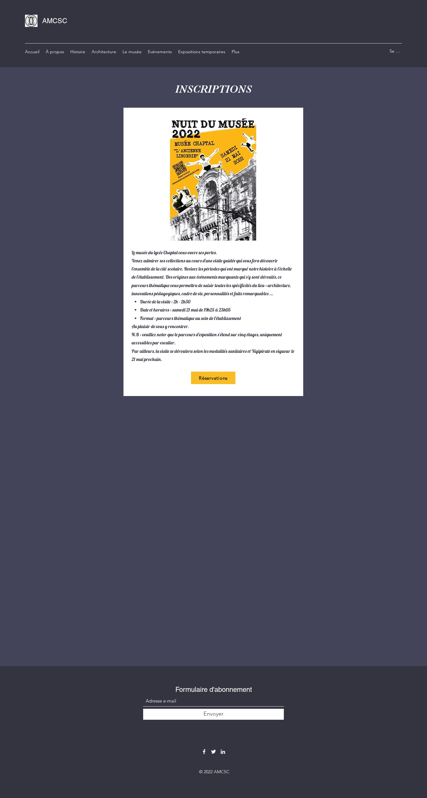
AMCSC (54, 21)
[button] (160, 51)
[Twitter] (213, 752)
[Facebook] (204, 752)
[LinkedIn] (223, 752)
